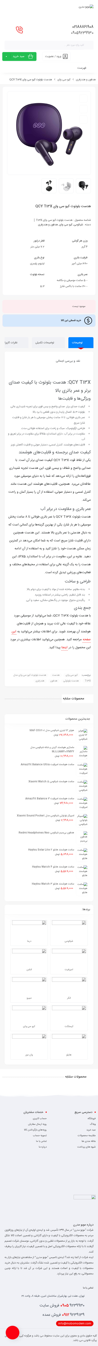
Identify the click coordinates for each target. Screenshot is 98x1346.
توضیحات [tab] (77, 342)
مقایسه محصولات (87, 1136)
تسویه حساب (40, 1136)
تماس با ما (41, 1141)
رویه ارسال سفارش (37, 1124)
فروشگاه (92, 1119)
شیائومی (78, 224)
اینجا (64, 647)
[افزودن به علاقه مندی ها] (83, 99)
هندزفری (40, 681)
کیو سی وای (63, 79)
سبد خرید (91, 1130)
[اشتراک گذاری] (83, 120)
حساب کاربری (40, 1119)
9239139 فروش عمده (64, 1315)
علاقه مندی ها (89, 1141)
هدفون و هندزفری (86, 79)
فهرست (82, 67)
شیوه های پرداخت (86, 1147)
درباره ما (43, 1147)
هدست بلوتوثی (71, 681)
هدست (56, 675)
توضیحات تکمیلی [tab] (45, 342)
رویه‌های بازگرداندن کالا (35, 1130)
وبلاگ (93, 1124)
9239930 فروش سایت (62, 1305)
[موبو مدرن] (86, 12)
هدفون (53, 681)
